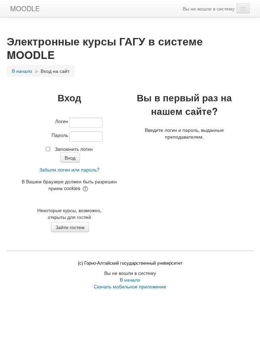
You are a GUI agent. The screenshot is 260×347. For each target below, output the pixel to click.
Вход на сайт (55, 70)
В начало (130, 279)
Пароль (59, 134)
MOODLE (25, 8)
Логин (61, 121)
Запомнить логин (74, 148)
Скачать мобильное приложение (130, 286)
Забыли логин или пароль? (69, 169)
